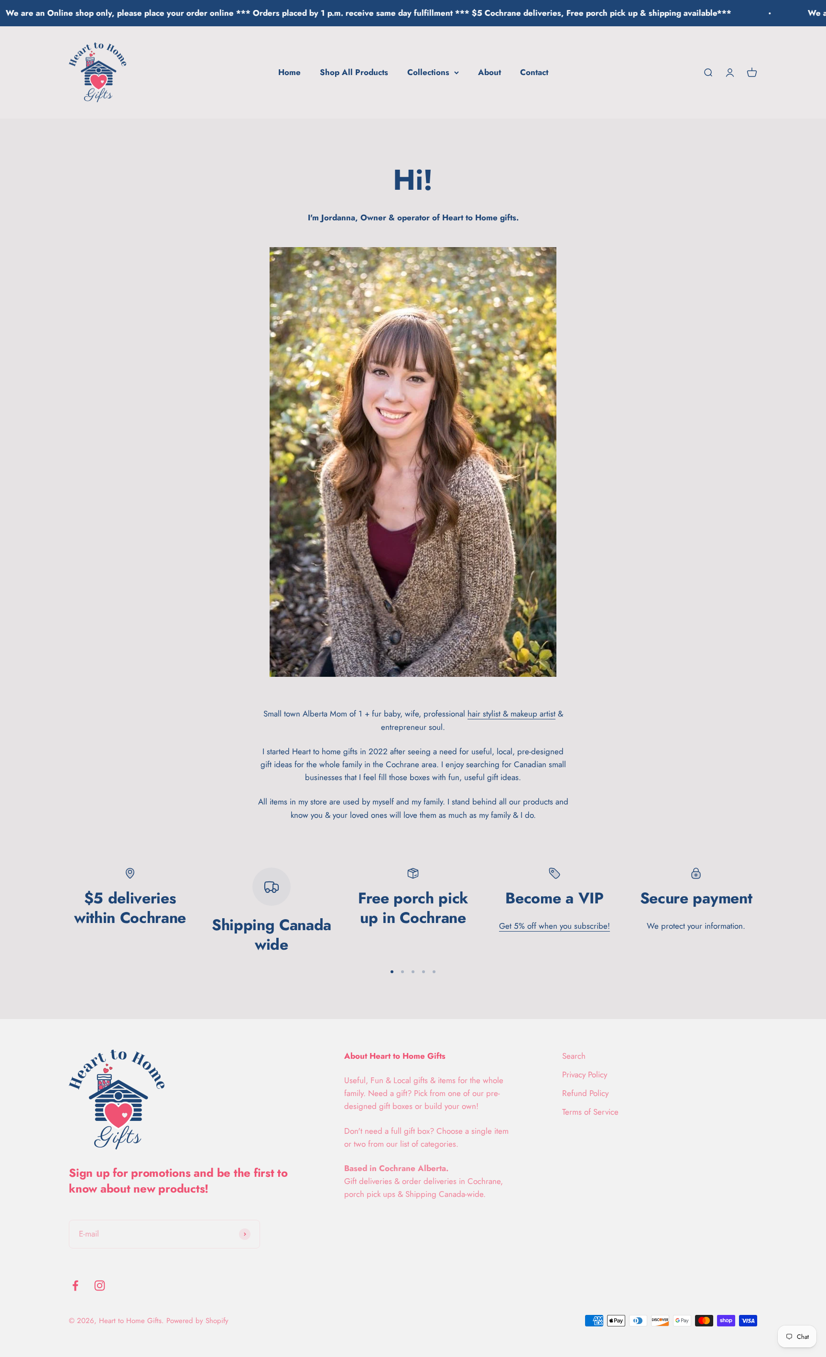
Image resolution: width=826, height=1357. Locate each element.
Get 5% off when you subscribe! (554, 926)
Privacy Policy (584, 1074)
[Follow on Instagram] (99, 1285)
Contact (534, 72)
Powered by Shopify (197, 1320)
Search (574, 1056)
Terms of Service (590, 1112)
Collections (428, 72)
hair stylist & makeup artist (511, 713)
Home (289, 72)
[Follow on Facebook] (75, 1285)
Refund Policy (585, 1093)
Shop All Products (354, 72)
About (489, 72)
